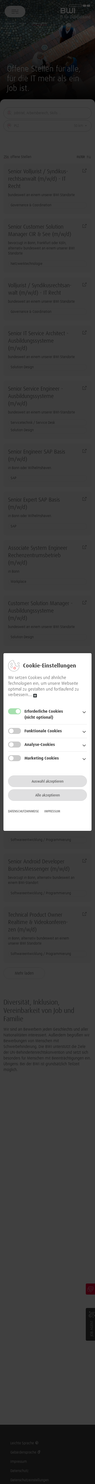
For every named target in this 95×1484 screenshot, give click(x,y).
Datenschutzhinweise (23, 811)
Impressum (52, 811)
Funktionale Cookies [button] (43, 731)
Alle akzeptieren (47, 795)
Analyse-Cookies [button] (39, 745)
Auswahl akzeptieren (48, 781)
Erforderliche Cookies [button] (43, 714)
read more (35, 695)
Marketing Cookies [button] (41, 758)
